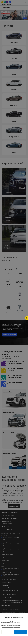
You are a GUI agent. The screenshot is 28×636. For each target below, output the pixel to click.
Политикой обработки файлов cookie (11, 627)
